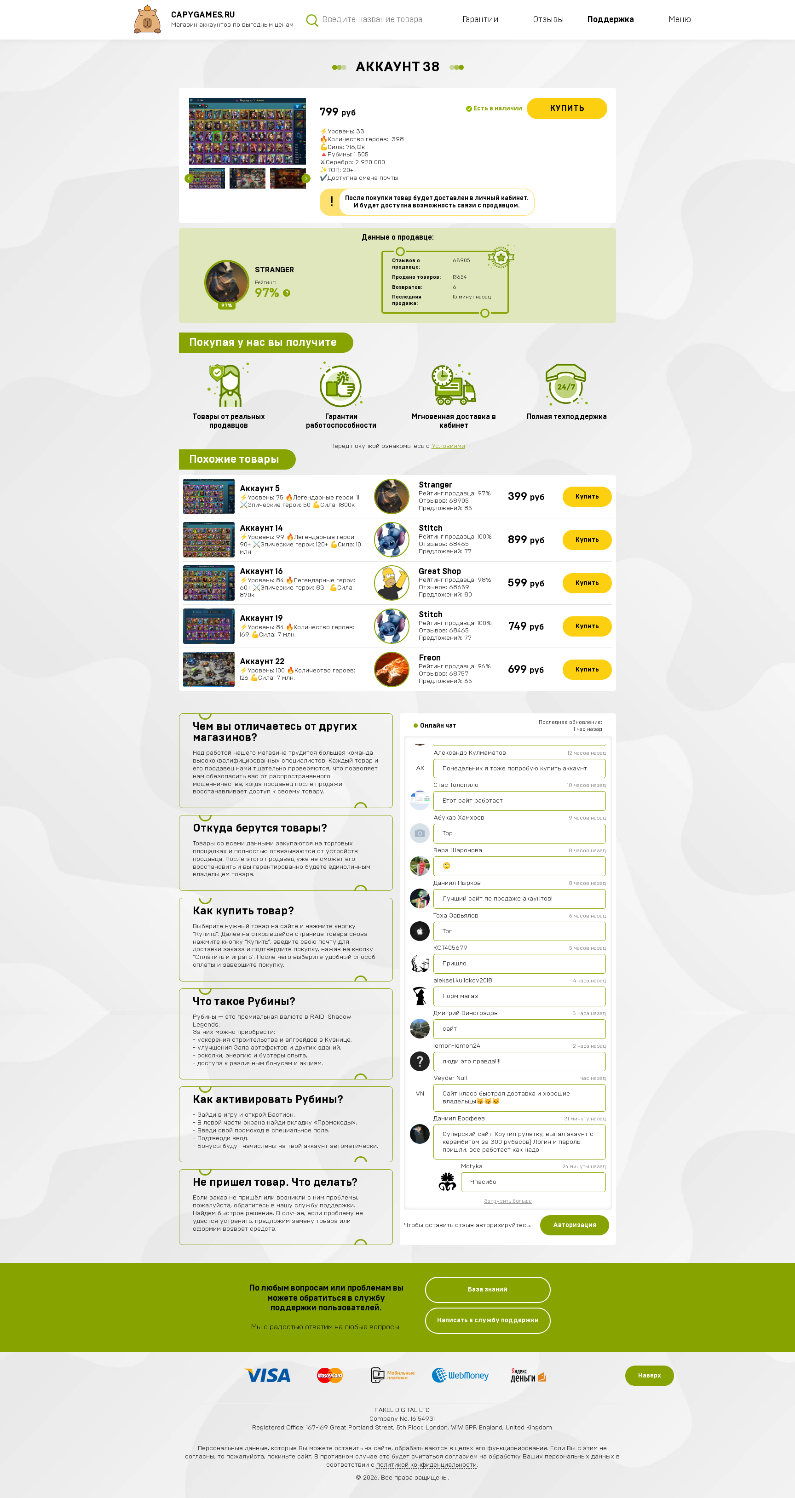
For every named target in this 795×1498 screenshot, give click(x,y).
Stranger (274, 270)
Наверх (649, 1375)
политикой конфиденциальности (426, 1465)
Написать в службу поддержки (488, 1320)
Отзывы (548, 20)
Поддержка (610, 20)
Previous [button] (189, 178)
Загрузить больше (508, 1201)
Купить (567, 108)
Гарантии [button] (480, 20)
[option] (247, 131)
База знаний (487, 1289)
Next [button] (306, 178)
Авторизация (574, 1225)
